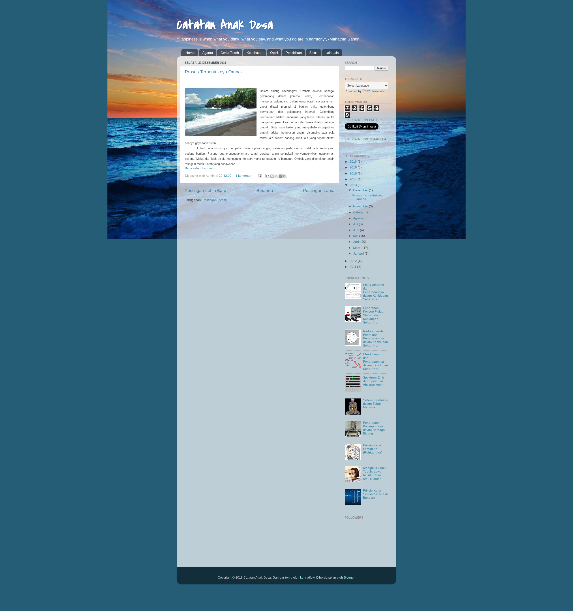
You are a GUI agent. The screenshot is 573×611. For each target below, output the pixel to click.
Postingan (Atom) (215, 200)
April (356, 241)
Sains (313, 53)
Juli (356, 224)
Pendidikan (294, 53)
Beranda (265, 190)
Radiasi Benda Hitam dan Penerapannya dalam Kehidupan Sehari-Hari (375, 338)
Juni (356, 230)
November (361, 206)
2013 (354, 185)
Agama (207, 53)
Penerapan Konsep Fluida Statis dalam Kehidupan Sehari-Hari (373, 315)
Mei (356, 236)
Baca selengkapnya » (200, 168)
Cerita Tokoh (229, 53)
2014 (354, 179)
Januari (359, 253)
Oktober (359, 212)
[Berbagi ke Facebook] (280, 176)
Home (190, 53)
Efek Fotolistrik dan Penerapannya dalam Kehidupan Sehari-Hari (375, 292)
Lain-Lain (332, 53)
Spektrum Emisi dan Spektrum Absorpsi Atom (374, 381)
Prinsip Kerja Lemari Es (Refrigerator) (372, 449)
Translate (378, 91)
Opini (274, 53)
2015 (354, 173)
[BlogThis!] (272, 176)
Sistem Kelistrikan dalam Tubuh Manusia (375, 403)
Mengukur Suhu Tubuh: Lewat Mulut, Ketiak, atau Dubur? (374, 473)
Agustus (359, 218)
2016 (354, 167)
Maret (357, 247)
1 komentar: (244, 175)
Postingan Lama (319, 190)
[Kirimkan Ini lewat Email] (267, 176)
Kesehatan (254, 53)
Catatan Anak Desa (225, 25)
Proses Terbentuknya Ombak (214, 71)
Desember (361, 190)
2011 (353, 266)
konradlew (307, 577)
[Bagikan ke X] (276, 176)
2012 (354, 261)
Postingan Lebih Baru (205, 190)
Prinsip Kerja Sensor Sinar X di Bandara (375, 494)
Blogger (349, 577)
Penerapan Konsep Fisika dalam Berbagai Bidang (374, 428)
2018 (354, 161)
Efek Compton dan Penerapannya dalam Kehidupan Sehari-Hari (375, 361)
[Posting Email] (259, 175)
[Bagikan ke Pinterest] (284, 176)
